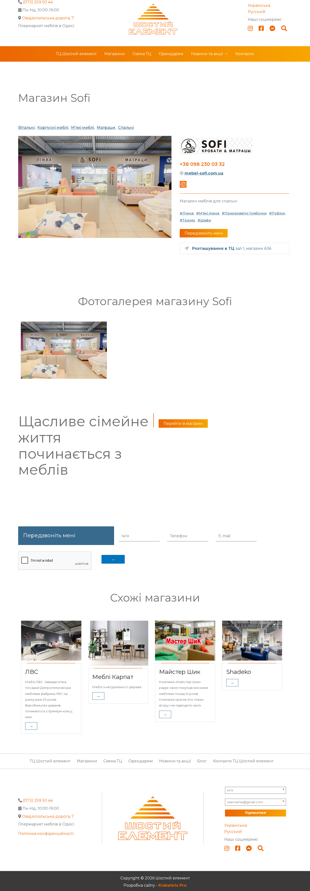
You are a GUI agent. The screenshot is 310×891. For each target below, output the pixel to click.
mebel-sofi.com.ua (204, 173)
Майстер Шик (179, 671)
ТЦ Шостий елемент (76, 54)
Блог (202, 761)
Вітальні (26, 127)
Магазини (114, 54)
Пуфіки (278, 213)
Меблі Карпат (112, 676)
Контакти (244, 54)
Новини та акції (207, 54)
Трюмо (188, 220)
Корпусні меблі (52, 127)
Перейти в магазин (183, 423)
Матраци (106, 127)
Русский (256, 11)
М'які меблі (82, 127)
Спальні (126, 127)
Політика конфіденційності (46, 833)
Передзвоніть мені (204, 233)
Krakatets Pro (172, 885)
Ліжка (188, 213)
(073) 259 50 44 (38, 800)
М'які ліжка (209, 213)
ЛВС (31, 671)
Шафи (205, 220)
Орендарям (171, 54)
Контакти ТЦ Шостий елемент (243, 761)
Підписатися (255, 812)
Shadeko (238, 671)
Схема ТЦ (141, 54)
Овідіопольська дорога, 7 (48, 18)
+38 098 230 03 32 (202, 164)
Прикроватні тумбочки (245, 213)
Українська (259, 5)
